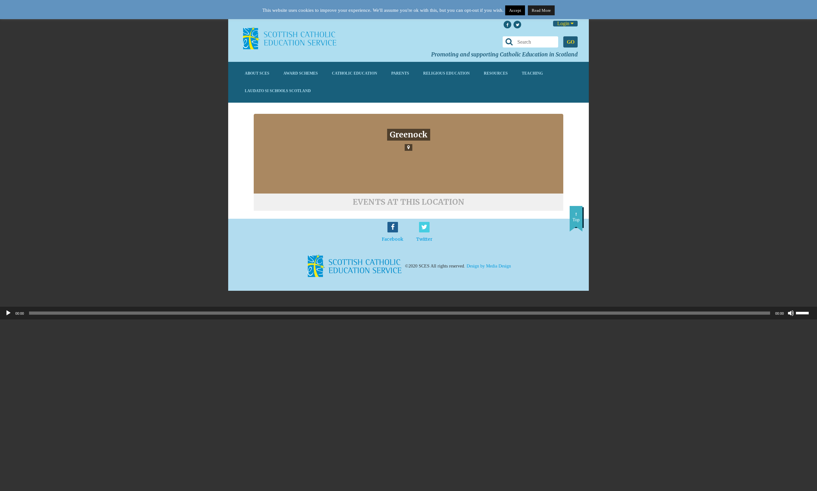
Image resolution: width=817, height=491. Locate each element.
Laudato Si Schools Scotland (278, 91)
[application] (408, 313)
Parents (400, 73)
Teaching (532, 73)
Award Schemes (300, 73)
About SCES (257, 73)
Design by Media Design (489, 265)
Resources (496, 73)
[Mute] (791, 313)
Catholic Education (354, 73)
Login (564, 23)
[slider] (805, 312)
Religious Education (446, 73)
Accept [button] (515, 10)
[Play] (8, 313)
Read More (541, 10)
